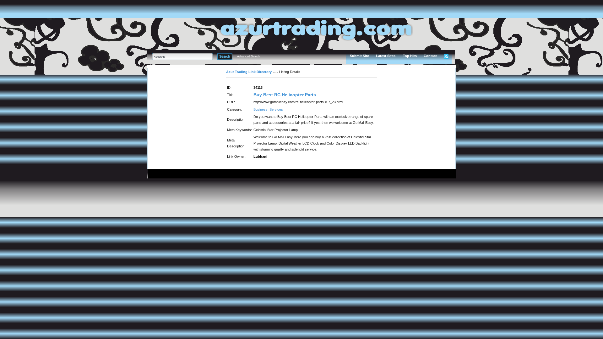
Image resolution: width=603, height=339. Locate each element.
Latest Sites (385, 56)
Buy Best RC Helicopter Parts (284, 94)
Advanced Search (248, 56)
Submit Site (359, 56)
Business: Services (268, 109)
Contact (430, 56)
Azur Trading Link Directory (249, 72)
